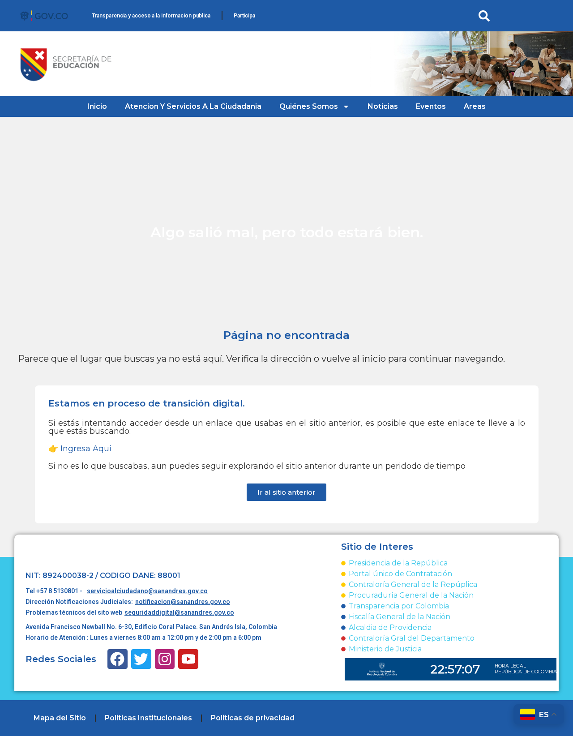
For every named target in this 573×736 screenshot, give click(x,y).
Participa (244, 16)
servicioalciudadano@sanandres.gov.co (147, 591)
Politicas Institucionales (148, 718)
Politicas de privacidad (253, 718)
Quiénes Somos (308, 106)
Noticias (383, 106)
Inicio (97, 106)
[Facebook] (117, 659)
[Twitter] (141, 659)
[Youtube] (188, 659)
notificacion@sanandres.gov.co (182, 601)
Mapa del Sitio (60, 718)
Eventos (431, 106)
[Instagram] (165, 659)
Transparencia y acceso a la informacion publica (151, 16)
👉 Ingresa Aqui (79, 449)
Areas (475, 106)
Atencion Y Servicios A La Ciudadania (193, 106)
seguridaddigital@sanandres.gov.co (179, 612)
